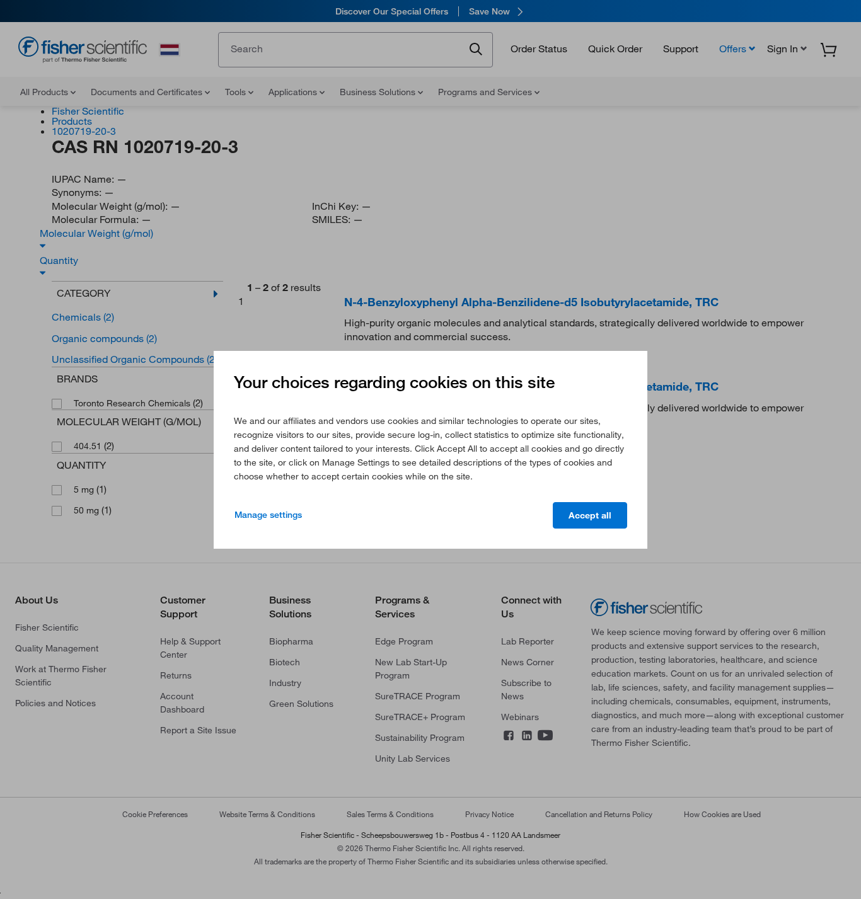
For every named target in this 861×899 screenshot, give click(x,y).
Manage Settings (268, 514)
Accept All (590, 515)
